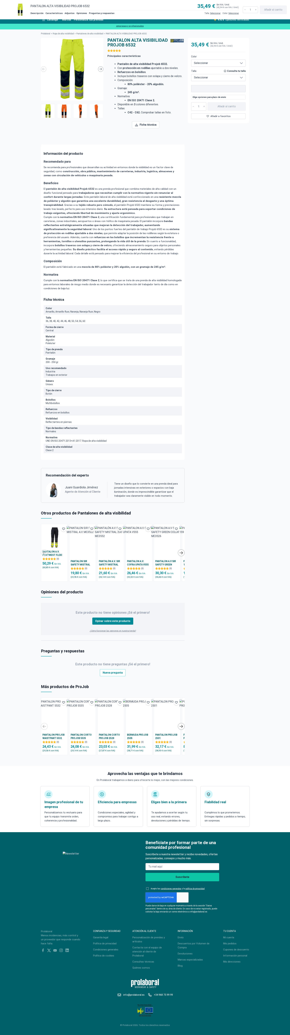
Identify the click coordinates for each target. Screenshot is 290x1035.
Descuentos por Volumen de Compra (193, 945)
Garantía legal (100, 937)
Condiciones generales (105, 949)
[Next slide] (100, 69)
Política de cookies (103, 955)
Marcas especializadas (190, 959)
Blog (180, 965)
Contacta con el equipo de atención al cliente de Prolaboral (147, 951)
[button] (48, 111)
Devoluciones (185, 953)
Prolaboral (45, 33)
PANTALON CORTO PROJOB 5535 (81, 736)
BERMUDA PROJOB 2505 (137, 736)
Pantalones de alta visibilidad (89, 33)
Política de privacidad (104, 943)
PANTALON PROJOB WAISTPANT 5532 (53, 736)
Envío (181, 937)
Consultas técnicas (143, 961)
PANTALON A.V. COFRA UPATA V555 (138, 563)
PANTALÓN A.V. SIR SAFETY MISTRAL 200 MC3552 (109, 563)
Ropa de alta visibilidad (63, 33)
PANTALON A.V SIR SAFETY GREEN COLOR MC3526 (165, 563)
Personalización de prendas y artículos (148, 939)
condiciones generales (171, 889)
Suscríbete (182, 877)
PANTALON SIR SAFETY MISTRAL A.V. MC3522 (80, 563)
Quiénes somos (141, 967)
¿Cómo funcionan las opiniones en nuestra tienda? (113, 631)
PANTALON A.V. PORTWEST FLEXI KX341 (52, 553)
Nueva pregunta (113, 672)
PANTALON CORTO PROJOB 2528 (109, 736)
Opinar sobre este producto (112, 621)
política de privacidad (195, 889)
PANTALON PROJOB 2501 (166, 736)
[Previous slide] (43, 69)
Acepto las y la (178, 889)
